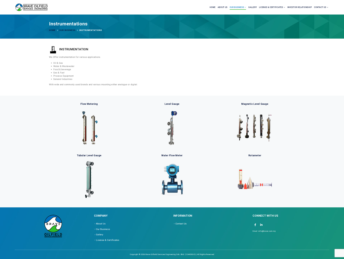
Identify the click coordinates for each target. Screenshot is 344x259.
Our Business (237, 7)
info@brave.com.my (267, 231)
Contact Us (320, 7)
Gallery (252, 7)
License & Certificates (271, 7)
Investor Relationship (299, 7)
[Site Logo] (31, 7)
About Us (222, 7)
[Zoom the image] (53, 215)
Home (212, 7)
